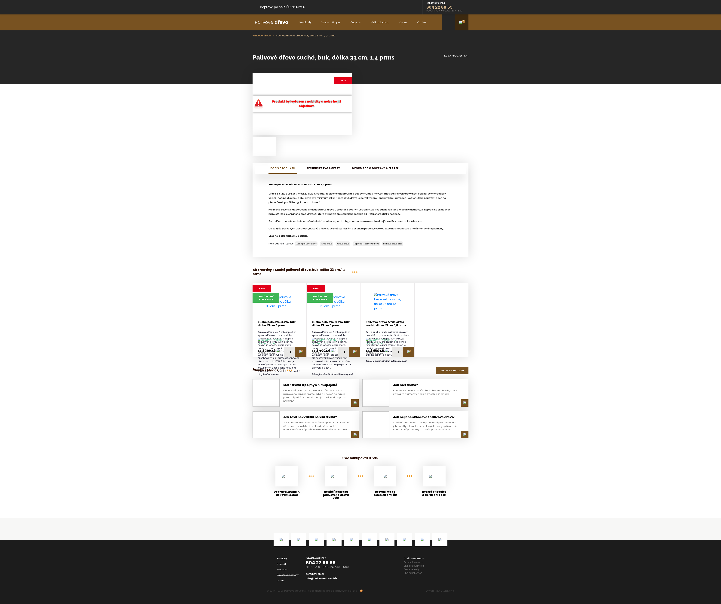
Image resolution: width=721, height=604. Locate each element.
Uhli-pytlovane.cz (414, 565)
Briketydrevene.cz (413, 562)
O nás (403, 22)
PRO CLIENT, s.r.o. (444, 590)
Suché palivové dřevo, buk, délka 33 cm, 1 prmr (277, 323)
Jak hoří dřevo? (405, 385)
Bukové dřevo (342, 243)
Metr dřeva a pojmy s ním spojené (310, 385)
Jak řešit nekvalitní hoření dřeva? (310, 417)
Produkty (305, 22)
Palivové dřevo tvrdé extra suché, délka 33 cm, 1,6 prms (386, 323)
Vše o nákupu (330, 22)
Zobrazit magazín (452, 370)
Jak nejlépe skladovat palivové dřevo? (424, 417)
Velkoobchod (380, 22)
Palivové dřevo (262, 35)
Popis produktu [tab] (282, 168)
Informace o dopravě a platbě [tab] (375, 168)
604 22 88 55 (321, 563)
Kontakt (422, 22)
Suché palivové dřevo (306, 243)
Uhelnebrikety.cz (413, 573)
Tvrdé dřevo (326, 243)
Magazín (355, 22)
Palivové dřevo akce (392, 243)
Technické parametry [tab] (323, 168)
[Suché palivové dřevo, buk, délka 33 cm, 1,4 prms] (264, 146)
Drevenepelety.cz (413, 569)
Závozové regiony (288, 575)
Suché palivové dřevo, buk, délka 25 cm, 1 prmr (331, 323)
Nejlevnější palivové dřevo (366, 243)
